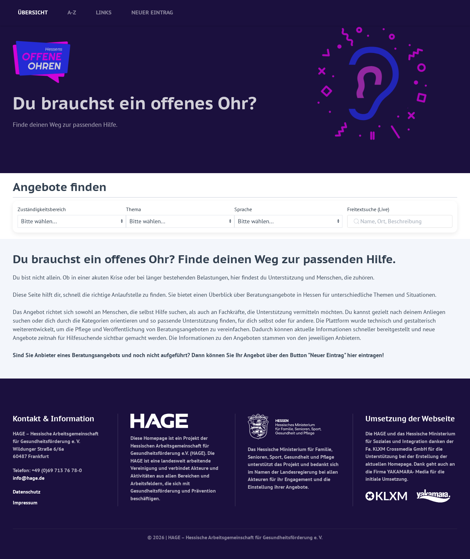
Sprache (243, 209)
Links (104, 12)
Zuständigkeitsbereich (42, 209)
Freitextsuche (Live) (368, 209)
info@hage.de (28, 478)
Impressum (25, 502)
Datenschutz (26, 491)
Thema (133, 209)
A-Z (71, 12)
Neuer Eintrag (152, 12)
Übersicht (33, 12)
